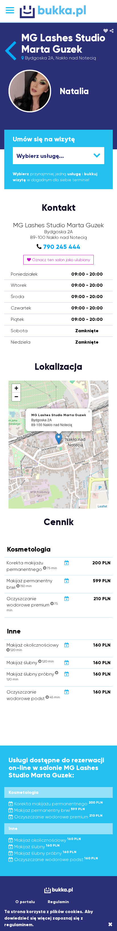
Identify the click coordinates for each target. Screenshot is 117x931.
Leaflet (102, 506)
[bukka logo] (58, 890)
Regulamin (58, 901)
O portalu (25, 901)
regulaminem (18, 924)
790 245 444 (61, 247)
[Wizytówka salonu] (10, 60)
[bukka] (58, 11)
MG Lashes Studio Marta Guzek (63, 43)
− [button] (16, 396)
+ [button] (16, 388)
